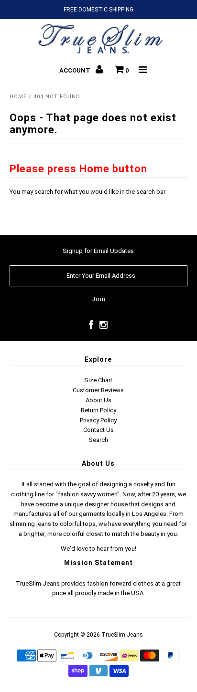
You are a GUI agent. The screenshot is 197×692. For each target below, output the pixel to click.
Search (98, 439)
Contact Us (98, 429)
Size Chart (98, 380)
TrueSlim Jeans (122, 634)
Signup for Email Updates (98, 250)
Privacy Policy (98, 420)
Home (18, 97)
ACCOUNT (75, 70)
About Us (98, 400)
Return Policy (98, 410)
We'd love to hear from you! (98, 548)
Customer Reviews (98, 390)
